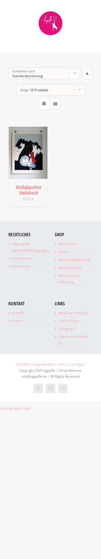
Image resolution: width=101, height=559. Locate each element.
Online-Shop (68, 320)
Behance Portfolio (73, 312)
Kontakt (18, 312)
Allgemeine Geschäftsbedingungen (29, 247)
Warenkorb (67, 243)
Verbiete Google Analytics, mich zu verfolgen (50, 364)
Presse (17, 320)
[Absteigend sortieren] (87, 73)
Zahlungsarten (70, 267)
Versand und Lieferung (68, 278)
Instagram (66, 328)
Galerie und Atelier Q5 (73, 340)
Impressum (21, 266)
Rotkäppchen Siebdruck (28, 190)
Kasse (63, 251)
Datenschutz (22, 258)
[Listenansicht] (55, 103)
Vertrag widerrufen (15, 408)
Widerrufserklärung (74, 259)
